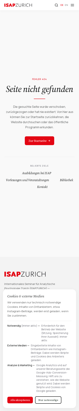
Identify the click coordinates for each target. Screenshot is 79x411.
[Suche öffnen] (56, 5)
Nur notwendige (48, 400)
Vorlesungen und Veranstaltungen (27, 180)
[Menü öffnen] (72, 5)
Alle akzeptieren (20, 400)
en (66, 5)
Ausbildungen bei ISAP (36, 173)
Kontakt (42, 187)
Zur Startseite (37, 141)
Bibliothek (66, 180)
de (62, 5)
